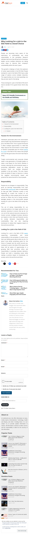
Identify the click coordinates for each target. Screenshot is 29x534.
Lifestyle (4, 38)
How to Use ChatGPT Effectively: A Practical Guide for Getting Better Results (17, 445)
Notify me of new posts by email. (12, 389)
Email (3, 366)
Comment (4, 342)
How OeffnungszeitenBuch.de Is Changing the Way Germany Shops (19, 281)
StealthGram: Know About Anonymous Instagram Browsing (16, 451)
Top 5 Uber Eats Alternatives (15, 501)
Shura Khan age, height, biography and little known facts (13, 294)
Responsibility (7, 126)
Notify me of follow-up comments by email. (14, 386)
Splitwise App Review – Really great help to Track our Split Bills (17, 458)
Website (3, 373)
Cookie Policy (7, 528)
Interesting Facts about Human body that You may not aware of (17, 464)
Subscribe (5, 405)
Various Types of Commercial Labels (17, 514)
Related (8, 131)
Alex (5, 47)
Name (3, 360)
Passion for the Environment (11, 124)
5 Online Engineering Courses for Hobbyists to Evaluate (16, 509)
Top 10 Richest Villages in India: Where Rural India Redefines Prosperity (16, 438)
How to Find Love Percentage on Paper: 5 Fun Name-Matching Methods (18, 275)
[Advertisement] (14, 21)
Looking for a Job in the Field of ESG (13, 128)
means (26, 233)
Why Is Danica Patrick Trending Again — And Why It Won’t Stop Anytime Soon (18, 288)
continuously (11, 189)
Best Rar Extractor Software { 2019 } (17, 469)
